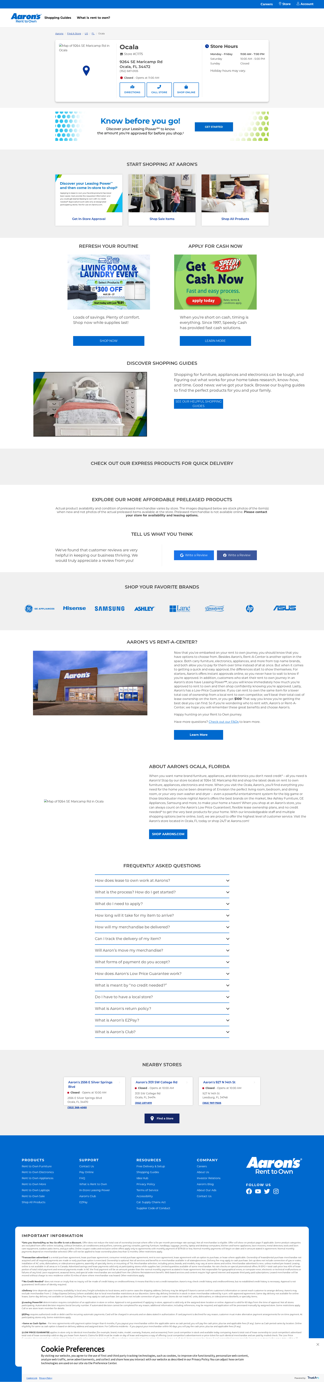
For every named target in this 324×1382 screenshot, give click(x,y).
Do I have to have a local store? (124, 997)
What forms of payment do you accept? (132, 962)
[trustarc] (313, 1378)
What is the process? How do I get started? (135, 892)
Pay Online (86, 1172)
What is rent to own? (93, 18)
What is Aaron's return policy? (123, 1008)
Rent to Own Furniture (37, 1166)
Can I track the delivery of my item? (128, 938)
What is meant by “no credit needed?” (131, 985)
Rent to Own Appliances (37, 1178)
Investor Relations (208, 1178)
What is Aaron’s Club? (115, 1032)
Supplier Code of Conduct (153, 1208)
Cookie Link (31, 1378)
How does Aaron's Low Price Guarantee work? (138, 973)
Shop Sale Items (162, 219)
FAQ (82, 1178)
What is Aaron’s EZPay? (117, 1020)
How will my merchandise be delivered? (132, 927)
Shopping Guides (57, 18)
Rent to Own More (34, 1184)
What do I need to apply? (119, 903)
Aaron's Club (87, 1196)
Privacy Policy (145, 1184)
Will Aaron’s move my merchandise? (129, 950)
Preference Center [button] (105, 1363)
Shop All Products (235, 219)
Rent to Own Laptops (36, 1190)
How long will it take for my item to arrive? (134, 915)
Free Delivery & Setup (150, 1166)
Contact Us (86, 1166)
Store (286, 4)
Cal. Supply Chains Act (151, 1202)
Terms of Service (147, 1190)
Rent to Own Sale (33, 1196)
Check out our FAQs (224, 722)
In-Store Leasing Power (94, 1190)
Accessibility (144, 1196)
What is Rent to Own (93, 1184)
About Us (203, 1172)
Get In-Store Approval (89, 219)
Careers (267, 4)
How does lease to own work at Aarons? (132, 880)
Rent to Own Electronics (38, 1172)
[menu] (162, 13)
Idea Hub (142, 1178)
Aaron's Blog (205, 1184)
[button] (318, 1345)
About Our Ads (206, 1190)
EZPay (83, 1202)
